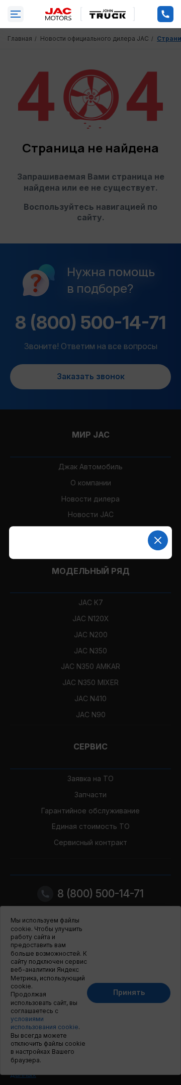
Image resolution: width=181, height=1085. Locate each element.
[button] (158, 540)
